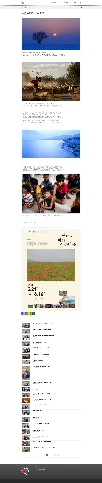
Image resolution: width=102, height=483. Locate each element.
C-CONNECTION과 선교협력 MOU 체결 (41, 393)
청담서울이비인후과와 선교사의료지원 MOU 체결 (43, 323)
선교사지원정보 (65, 2)
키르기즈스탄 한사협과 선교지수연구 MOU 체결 (43, 436)
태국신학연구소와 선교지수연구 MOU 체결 (42, 399)
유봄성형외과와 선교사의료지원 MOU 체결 (42, 441)
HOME (52, 2)
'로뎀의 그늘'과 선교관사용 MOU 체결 (41, 347)
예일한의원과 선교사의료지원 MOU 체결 (41, 366)
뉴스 (70, 2)
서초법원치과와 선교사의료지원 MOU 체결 (42, 382)
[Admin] (32, 481)
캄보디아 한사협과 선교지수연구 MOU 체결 (42, 423)
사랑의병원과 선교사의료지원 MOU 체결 (41, 354)
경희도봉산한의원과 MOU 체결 (39, 342)
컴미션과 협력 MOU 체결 (38, 410)
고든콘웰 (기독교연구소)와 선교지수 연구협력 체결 (44, 447)
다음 (57, 455)
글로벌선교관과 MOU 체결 (38, 430)
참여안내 (74, 2)
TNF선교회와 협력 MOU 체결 (39, 360)
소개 (56, 2)
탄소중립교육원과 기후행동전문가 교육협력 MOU (43, 335)
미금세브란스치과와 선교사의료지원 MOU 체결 (43, 404)
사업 (59, 2)
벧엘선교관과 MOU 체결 (38, 417)
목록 (79, 10)
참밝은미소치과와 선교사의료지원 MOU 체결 (42, 329)
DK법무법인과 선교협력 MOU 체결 (40, 388)
